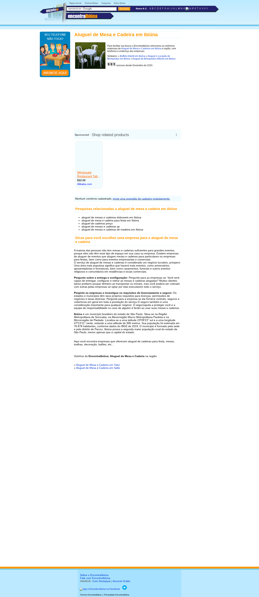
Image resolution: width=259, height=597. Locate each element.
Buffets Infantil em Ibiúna (132, 56)
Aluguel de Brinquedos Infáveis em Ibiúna (153, 58)
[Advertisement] (127, 96)
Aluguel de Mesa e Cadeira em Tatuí (98, 364)
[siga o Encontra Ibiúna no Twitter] (124, 589)
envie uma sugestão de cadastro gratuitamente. (141, 198)
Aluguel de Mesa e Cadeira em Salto (98, 367)
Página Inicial (75, 3)
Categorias (106, 3)
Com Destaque (101, 581)
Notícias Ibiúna (91, 3)
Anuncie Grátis (121, 581)
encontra (82, 16)
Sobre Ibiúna (119, 3)
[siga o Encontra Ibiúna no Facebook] (100, 589)
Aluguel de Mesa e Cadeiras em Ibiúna (141, 48)
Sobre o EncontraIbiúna (94, 575)
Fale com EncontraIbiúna (95, 578)
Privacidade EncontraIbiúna (116, 595)
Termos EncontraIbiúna (90, 595)
